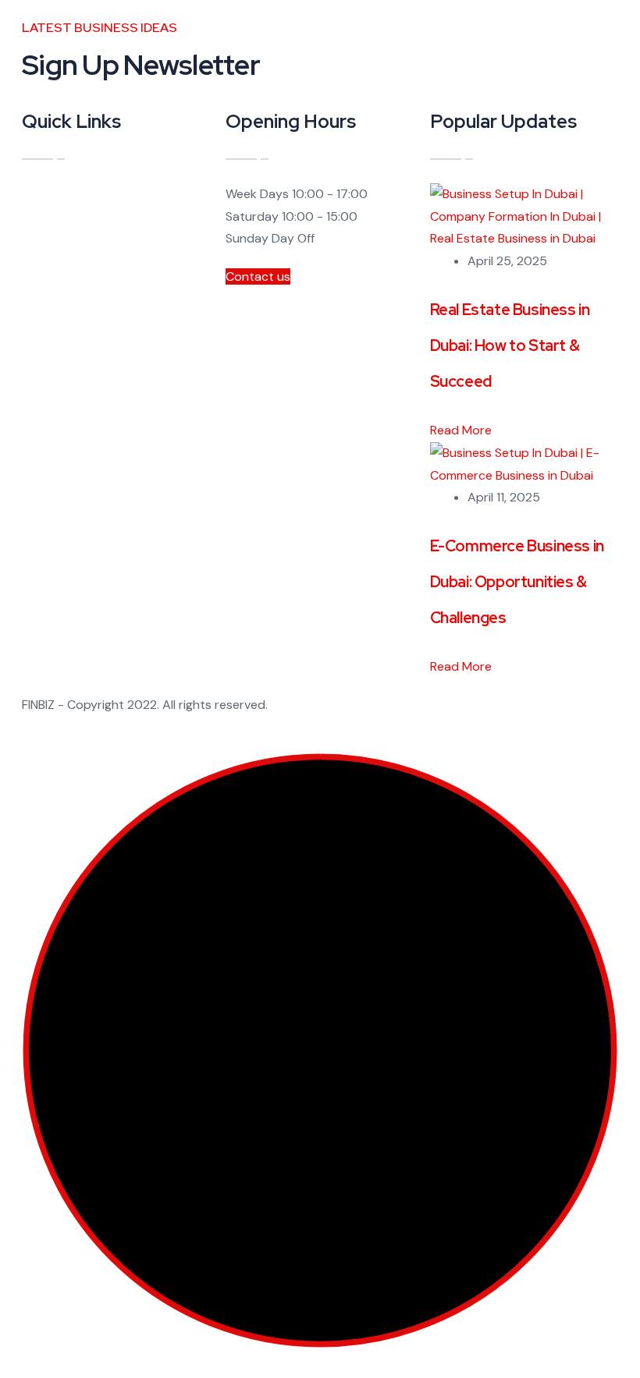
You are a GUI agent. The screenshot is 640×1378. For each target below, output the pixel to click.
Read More (462, 430)
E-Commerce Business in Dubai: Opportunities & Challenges (517, 582)
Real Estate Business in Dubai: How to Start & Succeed (510, 345)
